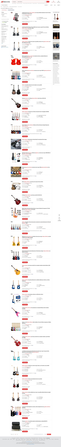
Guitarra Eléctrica (55, 75)
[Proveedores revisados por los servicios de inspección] (5, 21)
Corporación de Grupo (4, 29)
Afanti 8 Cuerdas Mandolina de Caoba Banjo (55, 21)
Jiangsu (3, 41)
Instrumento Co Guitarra (19, 3)
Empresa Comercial (4, 25)
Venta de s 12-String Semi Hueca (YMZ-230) (34, 98)
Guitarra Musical (55, 76)
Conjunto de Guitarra (34, 3)
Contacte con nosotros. (5, 47)
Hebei (2, 42)
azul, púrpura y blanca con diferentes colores (32, 294)
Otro (2, 27)
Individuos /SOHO (4, 28)
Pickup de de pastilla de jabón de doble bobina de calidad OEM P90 (34, 421)
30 (15, 434)
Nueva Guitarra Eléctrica (56, 81)
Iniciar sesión (58, 2)
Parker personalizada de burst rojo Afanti (32, 378)
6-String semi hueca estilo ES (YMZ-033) (32, 195)
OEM (3, 32)
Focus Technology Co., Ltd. (29, 441)
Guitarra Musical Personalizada (41, 3)
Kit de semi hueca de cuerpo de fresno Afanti (32, 181)
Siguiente (48, 434)
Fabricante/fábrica (4, 26)
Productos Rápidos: (14, 3)
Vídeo (11, 12)
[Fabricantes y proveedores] (5, 2)
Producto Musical (55, 71)
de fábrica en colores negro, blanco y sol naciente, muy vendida (35, 365)
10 (13, 434)
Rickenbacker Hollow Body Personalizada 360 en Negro (34, 139)
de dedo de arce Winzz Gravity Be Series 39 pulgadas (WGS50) (35, 111)
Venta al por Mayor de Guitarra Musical (27, 3)
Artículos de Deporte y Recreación (4, 14)
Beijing (3, 40)
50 (17, 434)
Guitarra (3, 15)
